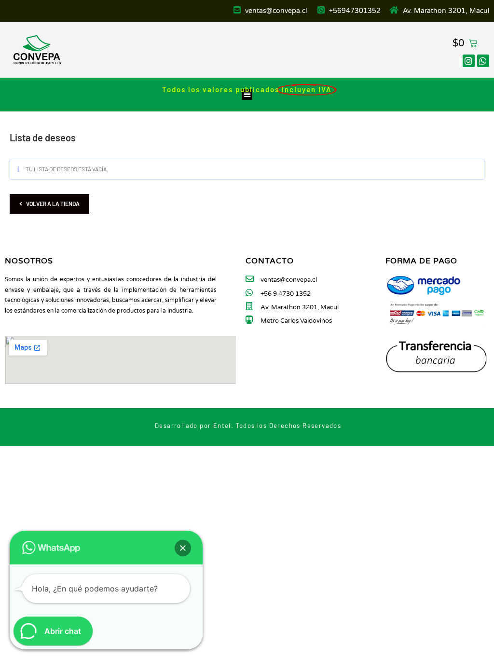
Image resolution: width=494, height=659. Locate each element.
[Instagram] (469, 61)
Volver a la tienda (53, 203)
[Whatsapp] (483, 61)
